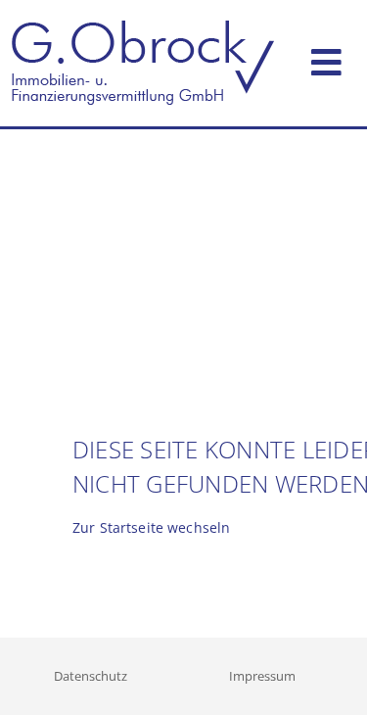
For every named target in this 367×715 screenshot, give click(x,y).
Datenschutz (90, 676)
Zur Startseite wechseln (151, 527)
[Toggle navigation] (326, 58)
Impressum (262, 676)
